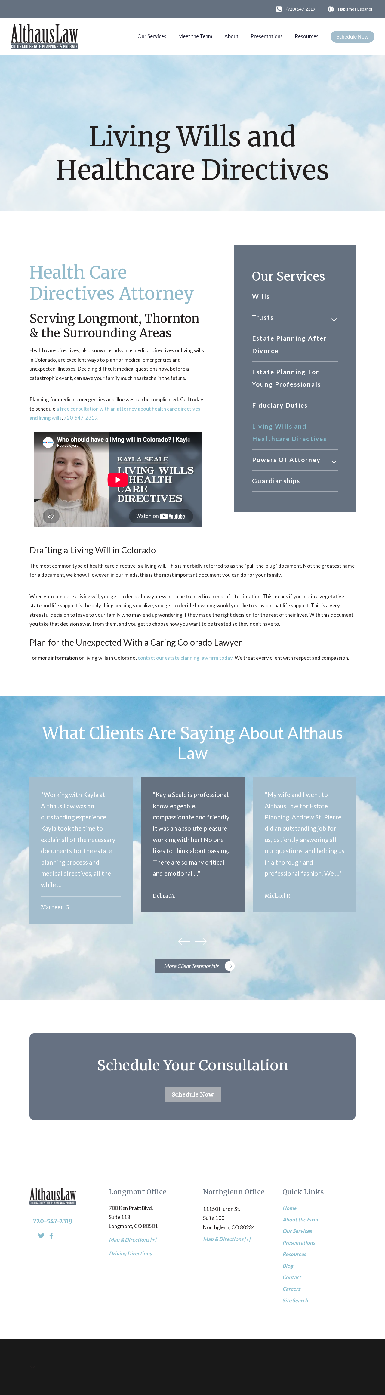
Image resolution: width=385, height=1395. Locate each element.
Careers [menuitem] (291, 1288)
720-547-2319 (80, 418)
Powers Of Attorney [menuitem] (286, 459)
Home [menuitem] (289, 1208)
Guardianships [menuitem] (276, 480)
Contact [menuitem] (291, 1277)
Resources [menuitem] (294, 1254)
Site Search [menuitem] (295, 1300)
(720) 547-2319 (300, 8)
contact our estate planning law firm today (185, 658)
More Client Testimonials (191, 966)
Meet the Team (195, 36)
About (231, 36)
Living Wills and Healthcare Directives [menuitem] (289, 433)
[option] (81, 850)
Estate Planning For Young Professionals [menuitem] (286, 378)
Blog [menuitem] (287, 1266)
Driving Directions (130, 1253)
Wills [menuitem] (261, 296)
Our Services (151, 36)
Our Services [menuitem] (297, 1231)
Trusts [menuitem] (262, 317)
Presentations (267, 36)
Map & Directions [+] (132, 1239)
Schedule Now (352, 36)
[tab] (334, 317)
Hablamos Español (355, 8)
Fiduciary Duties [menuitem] (280, 405)
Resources (307, 36)
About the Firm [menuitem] (300, 1219)
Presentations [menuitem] (298, 1242)
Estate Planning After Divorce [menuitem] (289, 344)
